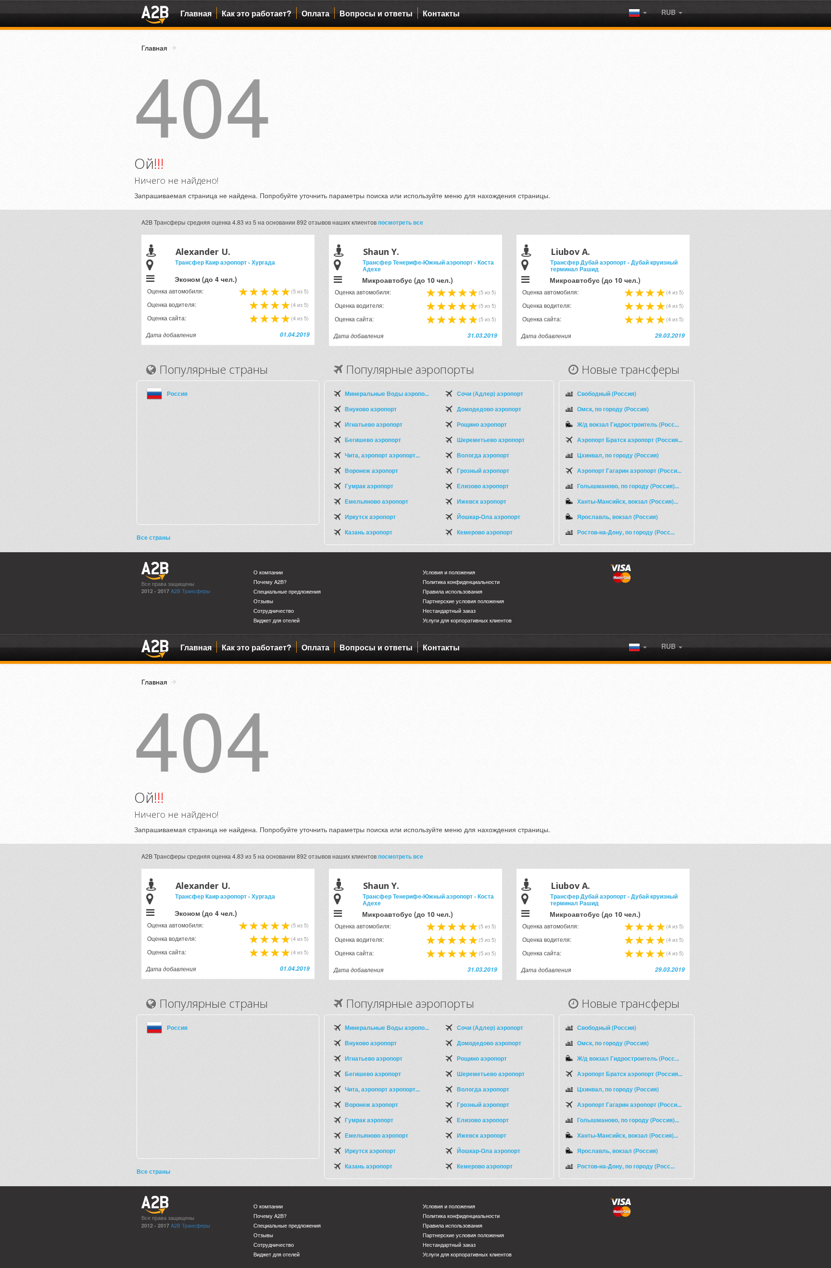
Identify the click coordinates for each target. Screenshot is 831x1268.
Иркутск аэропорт (370, 516)
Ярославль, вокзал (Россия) (617, 516)
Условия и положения (449, 572)
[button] (672, 12)
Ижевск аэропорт (481, 501)
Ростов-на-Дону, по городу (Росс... (626, 532)
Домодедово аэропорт (489, 409)
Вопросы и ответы (376, 13)
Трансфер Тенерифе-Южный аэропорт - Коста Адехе (428, 265)
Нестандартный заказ (449, 610)
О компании (268, 572)
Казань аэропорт (368, 532)
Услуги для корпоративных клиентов (467, 620)
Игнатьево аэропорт (374, 424)
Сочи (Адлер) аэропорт (490, 393)
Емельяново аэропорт (376, 501)
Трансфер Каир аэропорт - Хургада (225, 262)
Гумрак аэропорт (369, 486)
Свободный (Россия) (606, 393)
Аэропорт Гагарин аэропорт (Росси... (629, 470)
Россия (177, 393)
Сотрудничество (273, 610)
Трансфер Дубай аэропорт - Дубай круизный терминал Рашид (614, 265)
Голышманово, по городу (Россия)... (628, 486)
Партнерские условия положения (463, 601)
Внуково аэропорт (371, 409)
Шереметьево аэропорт (491, 439)
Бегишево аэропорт (373, 439)
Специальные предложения (287, 591)
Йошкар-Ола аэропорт (488, 516)
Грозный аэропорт (483, 470)
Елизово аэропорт (483, 486)
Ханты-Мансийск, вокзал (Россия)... (627, 501)
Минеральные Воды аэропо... (387, 393)
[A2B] (155, 13)
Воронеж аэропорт (371, 470)
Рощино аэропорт (482, 424)
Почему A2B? (270, 581)
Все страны (153, 537)
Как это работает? (256, 13)
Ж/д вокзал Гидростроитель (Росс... (628, 424)
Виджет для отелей (276, 620)
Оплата (315, 13)
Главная (196, 13)
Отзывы (263, 601)
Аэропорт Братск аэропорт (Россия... (629, 439)
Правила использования (452, 591)
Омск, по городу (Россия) (613, 409)
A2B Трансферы (190, 591)
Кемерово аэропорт (485, 532)
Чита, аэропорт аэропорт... (382, 455)
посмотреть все (400, 222)
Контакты (441, 13)
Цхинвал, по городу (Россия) (618, 455)
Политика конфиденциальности (461, 581)
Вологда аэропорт (483, 455)
